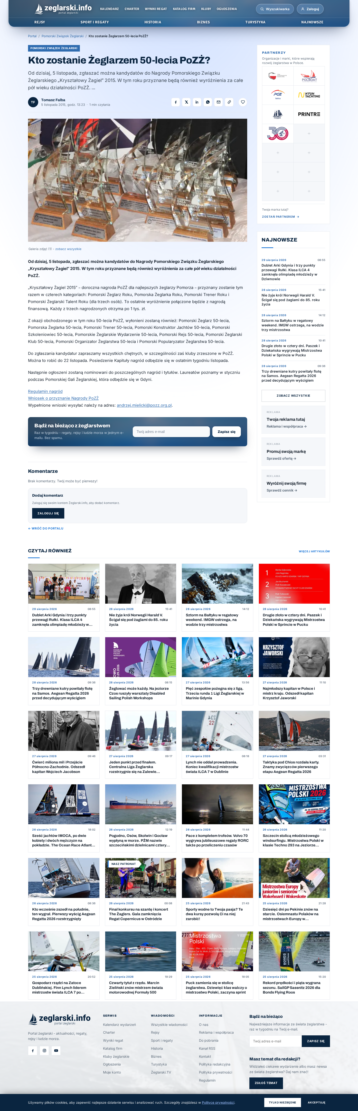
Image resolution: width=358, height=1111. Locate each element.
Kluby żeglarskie (116, 1056)
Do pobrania (208, 1040)
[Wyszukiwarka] (262, 9)
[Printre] (309, 114)
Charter (132, 9)
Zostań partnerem (281, 216)
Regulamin (207, 1080)
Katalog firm (184, 9)
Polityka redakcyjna (214, 1064)
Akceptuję (317, 1102)
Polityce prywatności (218, 1102)
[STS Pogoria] (277, 114)
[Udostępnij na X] (186, 102)
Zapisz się (227, 432)
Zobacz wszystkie (293, 395)
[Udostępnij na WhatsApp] (207, 102)
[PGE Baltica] (277, 95)
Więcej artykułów (314, 551)
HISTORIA (152, 22)
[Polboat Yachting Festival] (309, 75)
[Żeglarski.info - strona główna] (63, 9)
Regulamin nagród (45, 391)
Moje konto (112, 1072)
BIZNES (203, 22)
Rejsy (155, 1032)
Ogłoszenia (227, 9)
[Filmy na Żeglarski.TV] (56, 1050)
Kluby (206, 9)
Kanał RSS (207, 1048)
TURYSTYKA (255, 22)
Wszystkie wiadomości (169, 1024)
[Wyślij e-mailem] (218, 102)
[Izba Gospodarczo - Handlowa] (277, 75)
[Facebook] (32, 1050)
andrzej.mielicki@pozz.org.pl (144, 405)
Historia (157, 1048)
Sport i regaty (162, 1040)
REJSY (39, 22)
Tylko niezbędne (283, 1102)
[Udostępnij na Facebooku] (175, 102)
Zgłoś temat (266, 1083)
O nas (203, 1024)
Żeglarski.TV (161, 1072)
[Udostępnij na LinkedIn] (197, 102)
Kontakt (205, 1056)
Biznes (156, 1056)
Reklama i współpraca (216, 1032)
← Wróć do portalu (45, 528)
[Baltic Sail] (277, 133)
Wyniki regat (156, 9)
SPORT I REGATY (95, 22)
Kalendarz (109, 9)
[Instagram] (44, 1050)
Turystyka (159, 1064)
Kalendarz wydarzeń (119, 1024)
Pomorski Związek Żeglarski (63, 36)
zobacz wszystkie (68, 249)
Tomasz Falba (53, 100)
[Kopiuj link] (229, 102)
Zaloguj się (48, 513)
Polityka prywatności (215, 1072)
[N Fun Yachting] (309, 95)
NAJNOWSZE (312, 22)
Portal (32, 36)
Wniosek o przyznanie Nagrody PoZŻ (63, 398)
